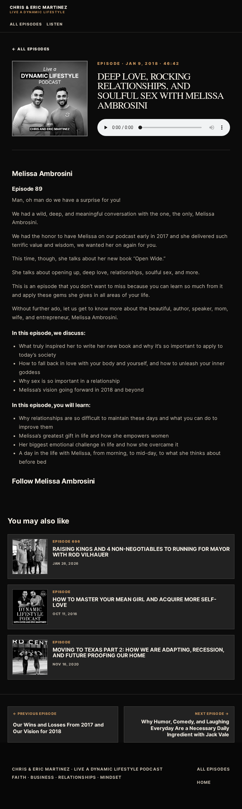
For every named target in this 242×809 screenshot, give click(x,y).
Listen (55, 24)
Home (204, 782)
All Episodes (26, 24)
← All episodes (30, 49)
